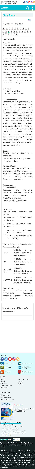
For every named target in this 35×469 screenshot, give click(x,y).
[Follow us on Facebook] (24, 2)
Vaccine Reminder (5, 397)
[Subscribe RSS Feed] (34, 2)
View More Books (6, 435)
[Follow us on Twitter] (27, 2)
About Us (3, 379)
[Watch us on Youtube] (29, 2)
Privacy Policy (4, 387)
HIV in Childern (4, 395)
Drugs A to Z (19, 24)
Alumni (2, 381)
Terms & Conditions (6, 385)
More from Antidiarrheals (15, 308)
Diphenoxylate (8, 311)
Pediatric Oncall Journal (7, 399)
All (4, 28)
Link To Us (3, 383)
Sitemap (20, 382)
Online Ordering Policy (24, 379)
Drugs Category (8, 24)
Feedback (20, 384)
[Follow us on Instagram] (32, 2)
